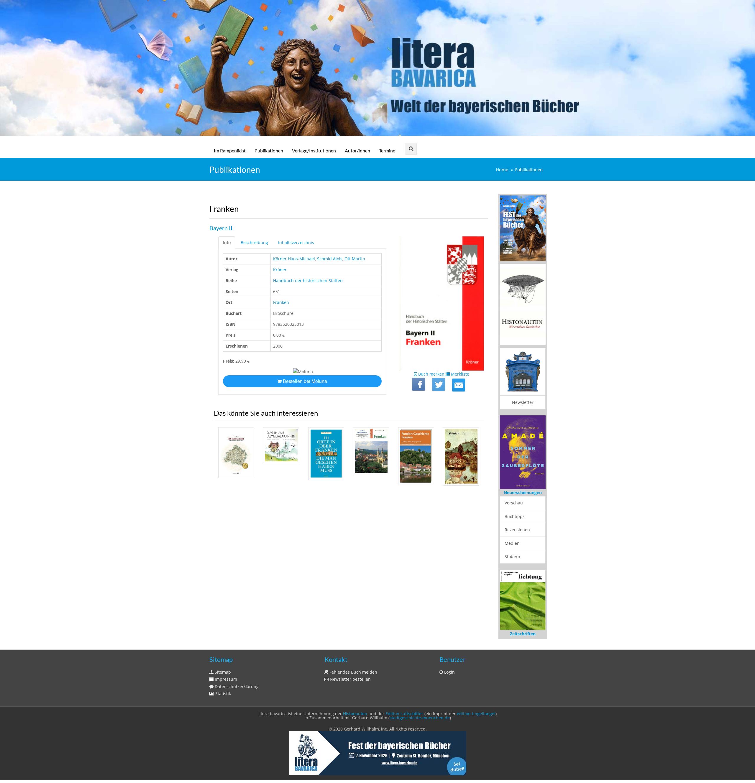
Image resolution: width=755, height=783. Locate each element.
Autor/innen (357, 150)
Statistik (222, 693)
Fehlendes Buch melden (352, 672)
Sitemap (222, 672)
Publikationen (269, 150)
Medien (512, 543)
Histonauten (355, 713)
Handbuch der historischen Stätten (308, 280)
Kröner (280, 269)
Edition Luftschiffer (404, 713)
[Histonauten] (523, 228)
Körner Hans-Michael (294, 258)
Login (449, 672)
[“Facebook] (418, 384)
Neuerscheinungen (523, 492)
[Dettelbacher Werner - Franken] (371, 451)
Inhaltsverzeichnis (296, 242)
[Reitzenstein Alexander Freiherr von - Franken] (461, 456)
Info (227, 242)
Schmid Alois (329, 258)
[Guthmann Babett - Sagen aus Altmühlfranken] (281, 445)
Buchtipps (515, 516)
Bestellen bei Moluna (304, 381)
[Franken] (458, 385)
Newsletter (523, 402)
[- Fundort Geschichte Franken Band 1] (416, 455)
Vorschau (514, 503)
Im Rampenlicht (230, 150)
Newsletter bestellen (350, 679)
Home (502, 170)
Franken (281, 302)
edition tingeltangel (476, 713)
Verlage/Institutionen (314, 150)
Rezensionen (517, 529)
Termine (387, 150)
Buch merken (430, 374)
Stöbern (512, 556)
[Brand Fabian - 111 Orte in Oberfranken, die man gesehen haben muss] (326, 453)
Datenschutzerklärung (236, 686)
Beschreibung (254, 242)
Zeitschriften (523, 633)
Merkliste (459, 374)
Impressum (225, 679)
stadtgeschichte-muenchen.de (420, 718)
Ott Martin (354, 258)
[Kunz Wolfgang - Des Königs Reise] (236, 452)
